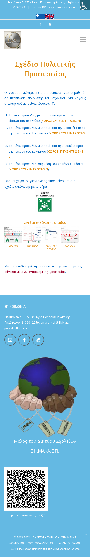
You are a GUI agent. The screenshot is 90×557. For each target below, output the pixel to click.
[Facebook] (40, 24)
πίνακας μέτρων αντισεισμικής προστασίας (35, 272)
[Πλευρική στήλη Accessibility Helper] (85, 5)
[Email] (10, 340)
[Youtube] (50, 24)
